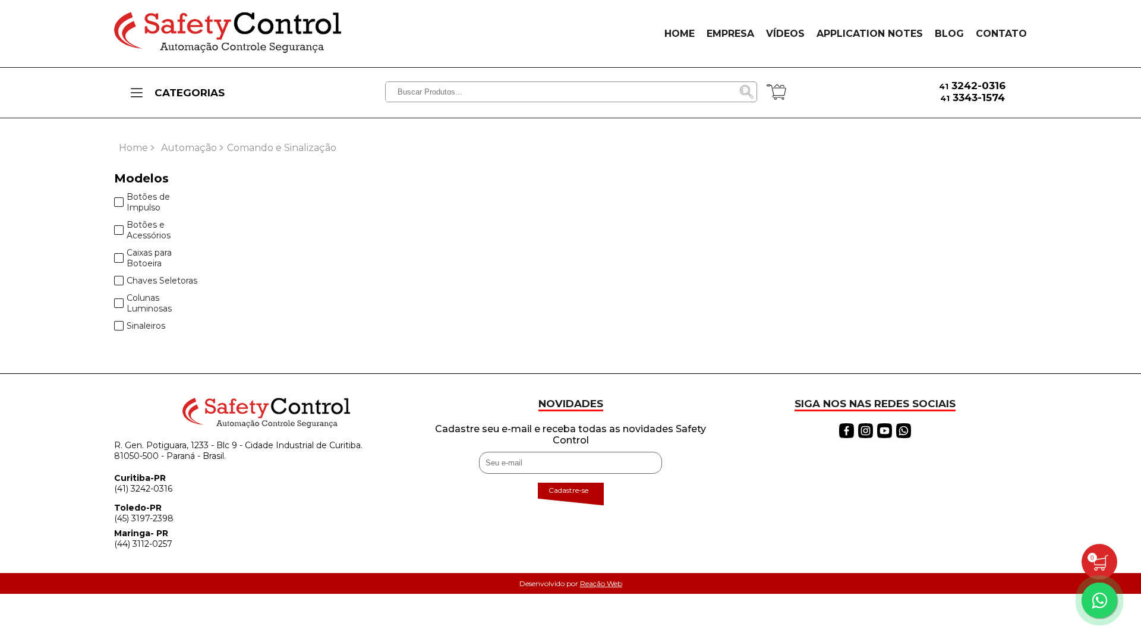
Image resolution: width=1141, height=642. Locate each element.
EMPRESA (730, 33)
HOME (679, 33)
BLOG (949, 33)
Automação (189, 147)
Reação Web (601, 583)
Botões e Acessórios (149, 230)
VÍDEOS (785, 33)
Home (133, 147)
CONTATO (1001, 33)
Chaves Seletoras (162, 280)
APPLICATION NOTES (870, 33)
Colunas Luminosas (149, 303)
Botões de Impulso (148, 202)
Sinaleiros (146, 325)
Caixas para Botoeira (149, 258)
